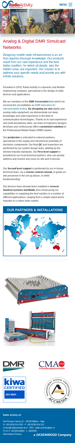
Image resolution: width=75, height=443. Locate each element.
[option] (37, 21)
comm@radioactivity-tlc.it (15, 427)
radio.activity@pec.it (45, 427)
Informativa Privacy (12, 434)
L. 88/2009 (31, 431)
